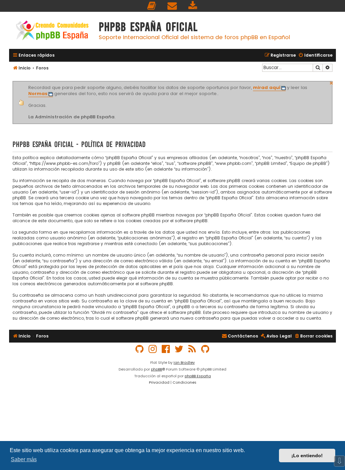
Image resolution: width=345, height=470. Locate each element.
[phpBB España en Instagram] (153, 349)
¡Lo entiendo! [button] (307, 455)
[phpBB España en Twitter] (179, 349)
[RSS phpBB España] (192, 349)
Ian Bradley (184, 362)
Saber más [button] (24, 459)
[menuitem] (152, 6)
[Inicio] (52, 31)
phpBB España (198, 376)
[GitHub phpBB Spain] (140, 349)
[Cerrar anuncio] (331, 82)
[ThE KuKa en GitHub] (205, 349)
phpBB (156, 369)
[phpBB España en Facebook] (166, 349)
